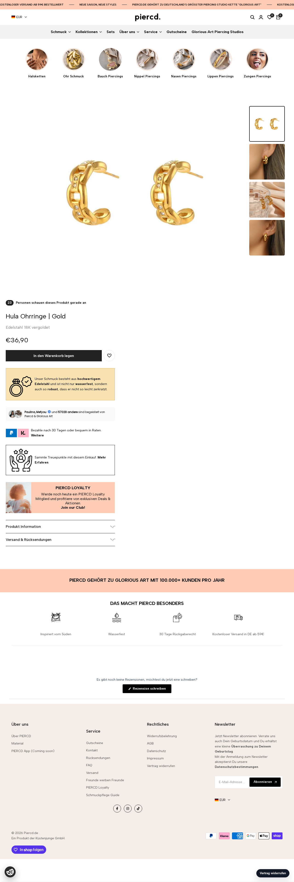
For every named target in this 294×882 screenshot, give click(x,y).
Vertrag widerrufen (161, 766)
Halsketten (36, 76)
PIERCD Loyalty (97, 787)
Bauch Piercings (110, 76)
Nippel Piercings (147, 76)
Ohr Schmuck (73, 76)
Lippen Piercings (220, 76)
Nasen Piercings (183, 76)
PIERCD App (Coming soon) (32, 751)
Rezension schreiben (152, 689)
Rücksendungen (98, 758)
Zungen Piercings (257, 76)
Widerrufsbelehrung (162, 736)
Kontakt (92, 750)
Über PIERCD (21, 736)
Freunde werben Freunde (105, 780)
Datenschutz (156, 751)
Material (17, 743)
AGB (150, 743)
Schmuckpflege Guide (102, 795)
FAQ (89, 765)
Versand (92, 773)
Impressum (155, 758)
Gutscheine (94, 743)
